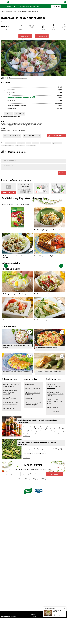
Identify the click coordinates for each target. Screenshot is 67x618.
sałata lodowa (45, 143)
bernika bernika (8, 21)
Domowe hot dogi (9, 408)
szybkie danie (31, 145)
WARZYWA (21, 143)
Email (7, 113)
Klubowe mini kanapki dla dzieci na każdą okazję (33, 403)
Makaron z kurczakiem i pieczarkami (32, 393)
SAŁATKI (35, 143)
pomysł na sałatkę (7, 145)
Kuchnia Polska (10, 143)
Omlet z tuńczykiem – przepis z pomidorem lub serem (16, 371)
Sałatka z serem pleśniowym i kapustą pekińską (15, 256)
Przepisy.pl (4, 11)
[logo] (11, 2)
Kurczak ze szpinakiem (32, 388)
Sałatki (19, 11)
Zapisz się (54, 474)
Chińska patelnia (52, 407)
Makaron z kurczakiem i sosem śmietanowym (10, 403)
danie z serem (20, 145)
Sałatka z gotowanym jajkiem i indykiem (15, 294)
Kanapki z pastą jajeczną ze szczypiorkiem (10, 385)
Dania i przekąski (12, 11)
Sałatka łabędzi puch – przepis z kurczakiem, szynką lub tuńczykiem (17, 346)
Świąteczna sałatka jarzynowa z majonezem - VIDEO (55, 393)
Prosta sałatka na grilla (42, 294)
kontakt (33, 614)
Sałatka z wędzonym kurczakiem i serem (48, 230)
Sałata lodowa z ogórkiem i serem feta (47, 320)
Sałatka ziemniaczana (54, 411)
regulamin (33, 616)
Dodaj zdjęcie (8, 193)
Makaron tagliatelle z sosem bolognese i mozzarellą (10, 392)
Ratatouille (28, 399)
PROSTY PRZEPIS (57, 143)
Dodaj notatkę (57, 135)
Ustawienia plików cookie (8, 616)
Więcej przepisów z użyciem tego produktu (15, 204)
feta (29, 143)
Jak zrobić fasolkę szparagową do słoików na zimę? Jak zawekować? (37, 443)
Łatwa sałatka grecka (9, 320)
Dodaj (61, 173)
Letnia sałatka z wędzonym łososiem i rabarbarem (54, 386)
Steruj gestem (12, 136)
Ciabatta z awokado (31, 384)
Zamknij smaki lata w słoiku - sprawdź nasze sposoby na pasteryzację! (37, 421)
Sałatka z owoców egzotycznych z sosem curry (54, 401)
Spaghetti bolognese (10, 398)
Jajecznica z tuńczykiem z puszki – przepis (46, 347)
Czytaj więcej (26, 435)
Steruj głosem (32, 136)
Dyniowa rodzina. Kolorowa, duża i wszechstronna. (48, 371)
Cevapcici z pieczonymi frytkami (45, 256)
